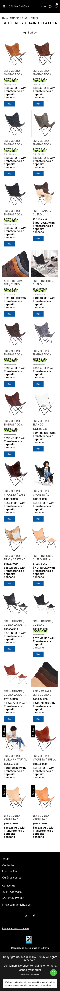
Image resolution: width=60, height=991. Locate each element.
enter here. (50, 965)
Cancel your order (30, 969)
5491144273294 (12, 892)
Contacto (8, 865)
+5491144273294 (13, 898)
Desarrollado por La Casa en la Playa (30, 948)
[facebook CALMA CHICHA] (34, 915)
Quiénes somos (11, 877)
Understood (46, 985)
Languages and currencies (15, 928)
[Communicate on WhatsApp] (53, 972)
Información (9, 871)
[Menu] (4, 7)
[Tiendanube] (30, 974)
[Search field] (50, 7)
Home (5, 18)
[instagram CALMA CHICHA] (26, 915)
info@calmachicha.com (16, 904)
